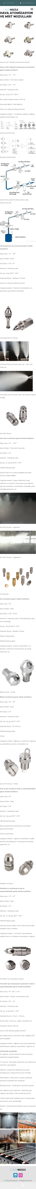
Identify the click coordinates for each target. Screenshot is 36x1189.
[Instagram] (21, 1175)
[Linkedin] (15, 1175)
